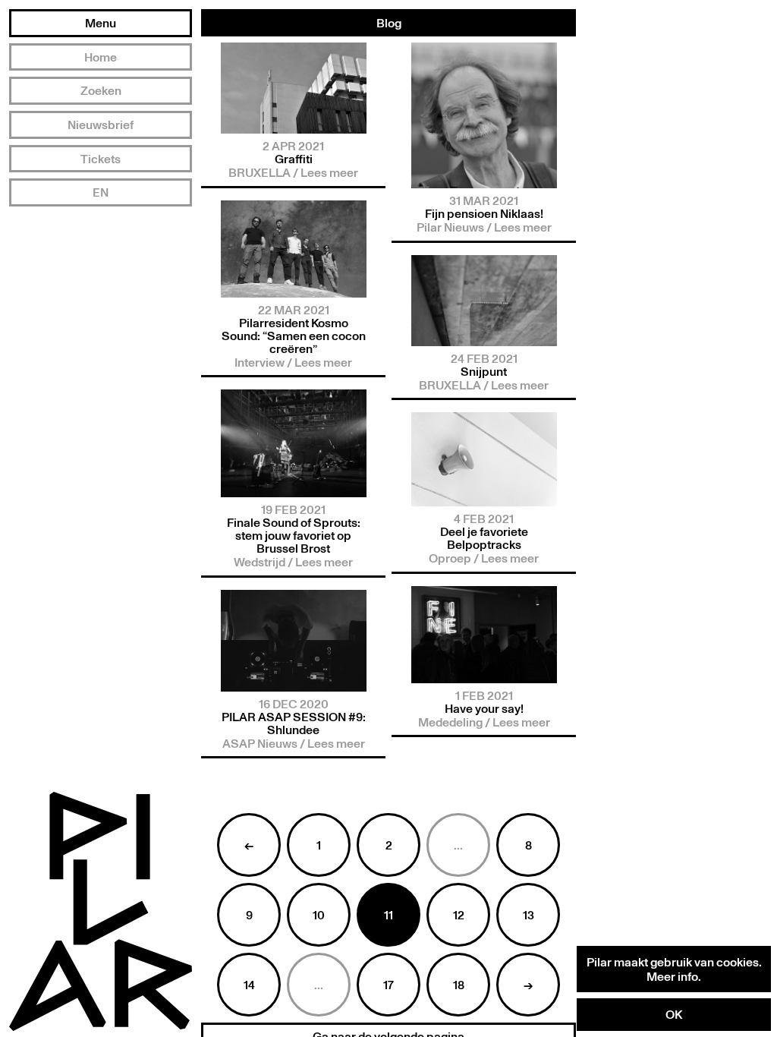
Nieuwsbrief (101, 124)
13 (528, 914)
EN (101, 192)
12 (458, 914)
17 (388, 984)
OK (673, 1014)
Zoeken (100, 90)
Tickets (100, 158)
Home (100, 57)
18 (458, 984)
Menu (100, 22)
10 (319, 914)
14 (249, 984)
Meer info (672, 976)
